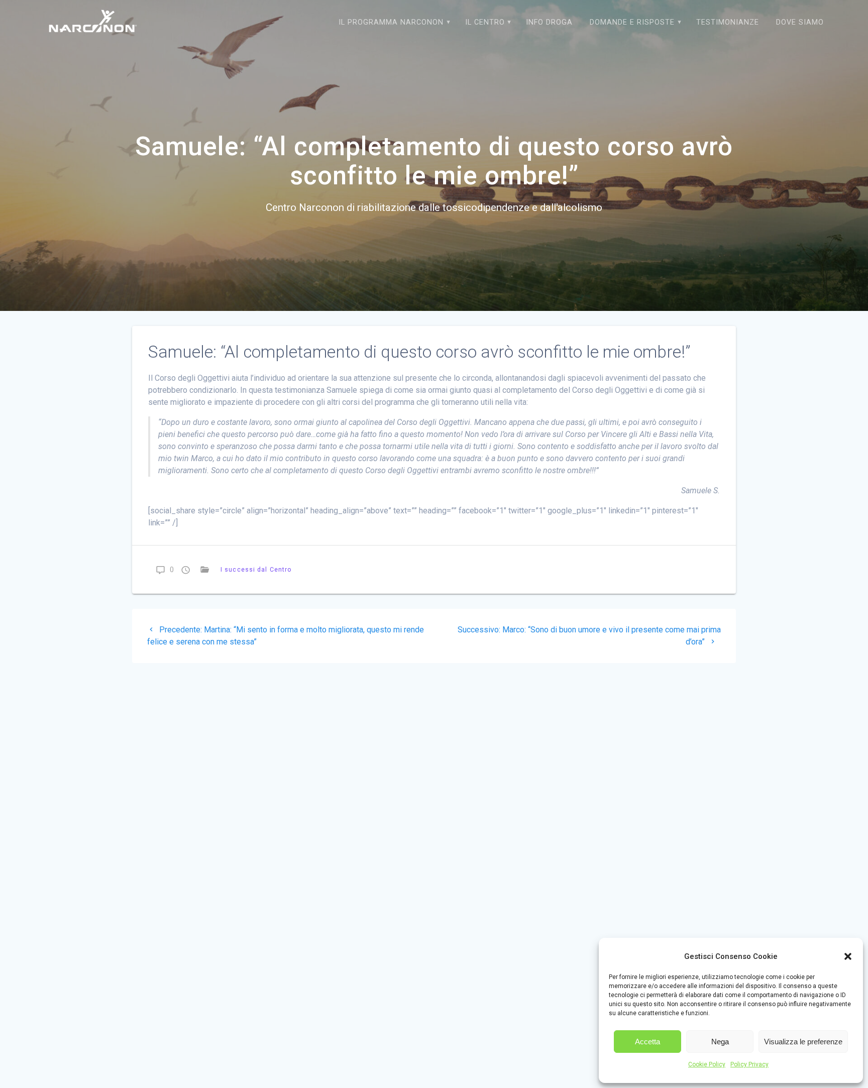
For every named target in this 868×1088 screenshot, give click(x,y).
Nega (720, 1041)
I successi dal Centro (256, 569)
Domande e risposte (632, 22)
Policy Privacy (749, 1064)
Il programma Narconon (391, 22)
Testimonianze (727, 22)
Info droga (549, 22)
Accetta (647, 1041)
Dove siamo (800, 22)
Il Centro (485, 22)
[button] (848, 956)
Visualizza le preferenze (803, 1041)
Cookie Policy (706, 1064)
